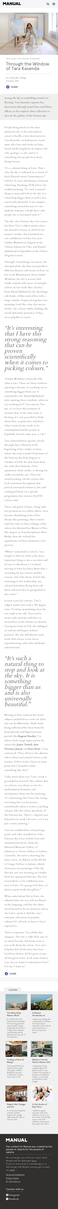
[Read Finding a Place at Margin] (16, 1049)
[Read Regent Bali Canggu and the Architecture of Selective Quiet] (16, 1093)
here (34, 1160)
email (12, 1170)
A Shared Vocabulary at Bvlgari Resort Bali (41, 1015)
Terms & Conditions (15, 1175)
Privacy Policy (12, 1178)
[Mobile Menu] (53, 4)
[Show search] (48, 4)
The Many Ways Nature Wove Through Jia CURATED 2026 (14, 1017)
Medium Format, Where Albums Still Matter (41, 1062)
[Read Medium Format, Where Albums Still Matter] (41, 1049)
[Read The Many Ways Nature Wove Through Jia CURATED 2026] (16, 1002)
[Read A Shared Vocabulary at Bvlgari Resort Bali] (41, 1002)
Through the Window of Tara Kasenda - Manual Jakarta (12, 3)
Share (14, 87)
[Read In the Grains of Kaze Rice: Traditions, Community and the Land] (41, 1093)
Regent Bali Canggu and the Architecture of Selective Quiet (16, 1108)
